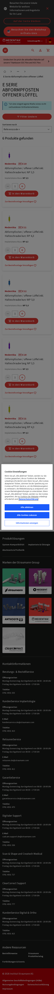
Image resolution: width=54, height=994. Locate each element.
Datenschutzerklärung (28, 499)
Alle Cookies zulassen (27, 515)
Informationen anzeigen (27, 523)
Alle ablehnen (27, 507)
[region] (27, 497)
